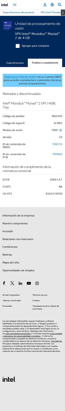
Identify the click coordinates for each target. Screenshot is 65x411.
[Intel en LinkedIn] (20, 284)
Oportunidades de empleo (18, 270)
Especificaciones (15, 62)
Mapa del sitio (10, 262)
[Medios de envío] (60, 130)
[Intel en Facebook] (4, 284)
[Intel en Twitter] (12, 284)
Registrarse (11, 77)
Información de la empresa (18, 215)
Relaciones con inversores (17, 239)
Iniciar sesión (28, 77)
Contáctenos (10, 247)
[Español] (52, 4)
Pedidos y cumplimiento (45, 62)
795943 (57, 154)
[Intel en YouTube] (29, 284)
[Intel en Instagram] (37, 284)
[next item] (63, 13)
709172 (57, 144)
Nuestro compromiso (15, 223)
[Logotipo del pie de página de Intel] (9, 379)
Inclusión (7, 231)
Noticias (7, 254)
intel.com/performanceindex (17, 333)
